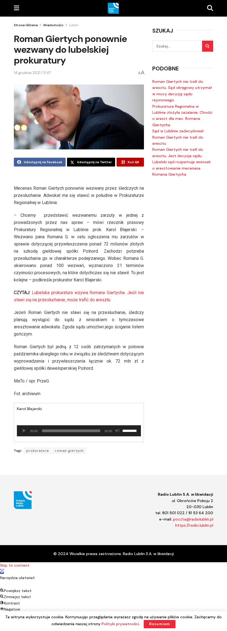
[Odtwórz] (24, 431)
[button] (2, 571)
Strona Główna (26, 25)
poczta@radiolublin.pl (193, 519)
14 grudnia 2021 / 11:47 (32, 72)
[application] (79, 430)
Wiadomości (53, 25)
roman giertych (69, 450)
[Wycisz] (117, 431)
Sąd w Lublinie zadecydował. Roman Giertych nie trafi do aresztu (178, 137)
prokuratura (37, 450)
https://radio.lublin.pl (194, 525)
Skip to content (14, 565)
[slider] (130, 430)
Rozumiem (159, 624)
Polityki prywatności (120, 623)
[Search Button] (207, 46)
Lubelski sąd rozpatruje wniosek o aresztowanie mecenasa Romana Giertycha (181, 168)
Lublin (73, 25)
